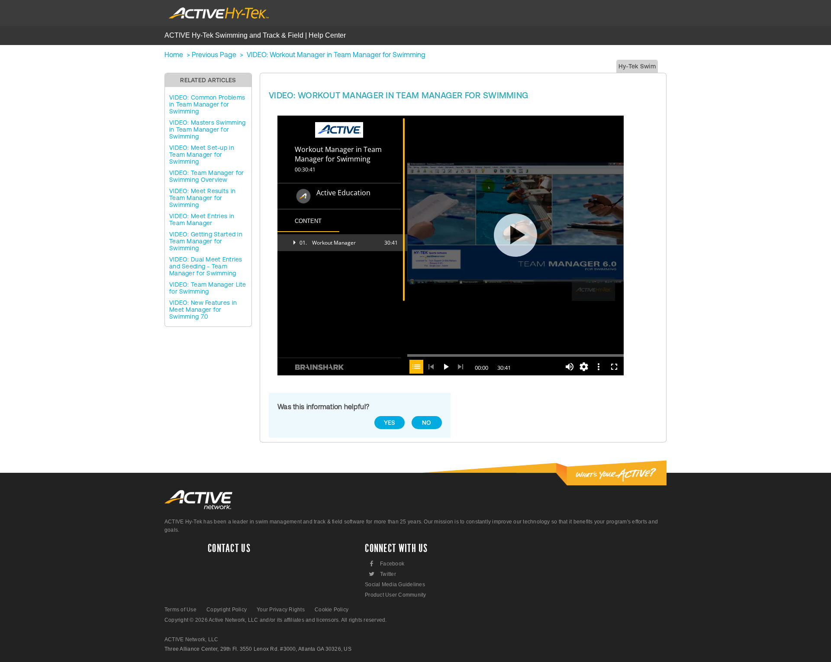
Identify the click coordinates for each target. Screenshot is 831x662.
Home (173, 54)
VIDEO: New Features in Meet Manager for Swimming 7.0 (203, 309)
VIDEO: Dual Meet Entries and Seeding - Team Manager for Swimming (205, 266)
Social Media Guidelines (395, 584)
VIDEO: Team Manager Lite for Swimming (207, 288)
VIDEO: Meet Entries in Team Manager (201, 219)
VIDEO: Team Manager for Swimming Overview (206, 176)
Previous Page (214, 54)
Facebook (387, 563)
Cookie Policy (331, 610)
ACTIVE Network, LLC (191, 639)
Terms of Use (180, 610)
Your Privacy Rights (281, 610)
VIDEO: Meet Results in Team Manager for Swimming (202, 197)
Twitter (382, 574)
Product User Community (395, 595)
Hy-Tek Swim (637, 66)
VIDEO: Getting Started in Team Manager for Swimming (205, 241)
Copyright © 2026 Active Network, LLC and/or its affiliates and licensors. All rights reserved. (275, 620)
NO (427, 422)
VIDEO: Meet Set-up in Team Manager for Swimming (201, 154)
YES (390, 422)
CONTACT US (229, 548)
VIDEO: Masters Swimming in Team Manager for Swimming (207, 129)
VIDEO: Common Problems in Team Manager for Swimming (207, 104)
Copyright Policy (226, 610)
